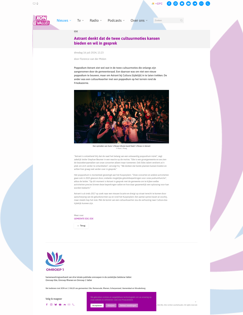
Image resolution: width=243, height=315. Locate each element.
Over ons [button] (138, 20)
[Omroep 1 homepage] (55, 262)
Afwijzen (111, 305)
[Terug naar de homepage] (42, 20)
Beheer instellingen (128, 305)
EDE (76, 31)
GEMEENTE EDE (81, 218)
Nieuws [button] (62, 20)
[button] (36, 3)
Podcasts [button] (115, 20)
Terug (82, 225)
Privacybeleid (127, 300)
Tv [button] (79, 20)
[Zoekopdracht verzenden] (181, 20)
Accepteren (97, 305)
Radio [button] (94, 20)
